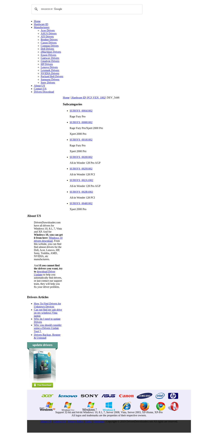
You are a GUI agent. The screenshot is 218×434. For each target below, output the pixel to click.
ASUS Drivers (49, 33)
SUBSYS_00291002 (81, 168)
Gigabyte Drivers (50, 61)
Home (37, 21)
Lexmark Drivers (50, 70)
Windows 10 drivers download (48, 239)
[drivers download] (42, 388)
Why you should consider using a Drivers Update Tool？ (47, 328)
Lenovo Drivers (49, 67)
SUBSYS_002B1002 (81, 191)
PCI (89, 97)
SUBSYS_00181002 (81, 139)
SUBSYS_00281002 (81, 157)
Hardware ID (41, 24)
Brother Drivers (49, 39)
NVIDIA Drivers (50, 73)
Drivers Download (44, 91)
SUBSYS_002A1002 (81, 180)
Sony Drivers (48, 82)
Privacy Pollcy (76, 421)
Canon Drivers (49, 42)
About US (39, 85)
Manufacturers (41, 27)
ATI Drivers (47, 36)
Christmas (98, 421)
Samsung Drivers (50, 79)
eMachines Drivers (51, 51)
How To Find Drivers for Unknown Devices (47, 305)
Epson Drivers (48, 55)
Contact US (40, 88)
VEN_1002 (98, 97)
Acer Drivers (48, 30)
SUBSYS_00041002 (81, 110)
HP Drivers (47, 64)
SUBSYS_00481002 (81, 203)
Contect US (59, 421)
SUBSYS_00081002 (81, 122)
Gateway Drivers (50, 58)
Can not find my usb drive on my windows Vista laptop (48, 312)
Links (88, 421)
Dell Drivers (47, 48)
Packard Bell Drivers (52, 76)
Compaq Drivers (50, 45)
